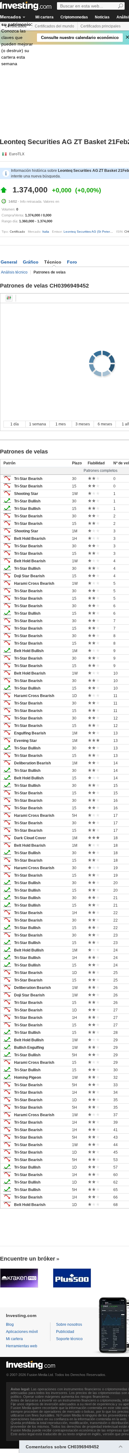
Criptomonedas (74, 17)
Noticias (102, 17)
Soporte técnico (69, 1339)
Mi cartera (44, 17)
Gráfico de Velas (9, 298)
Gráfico (31, 261)
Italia (45, 231)
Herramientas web (21, 1346)
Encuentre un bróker (27, 1259)
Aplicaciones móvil (22, 1331)
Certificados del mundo (54, 26)
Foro (72, 261)
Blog (10, 1324)
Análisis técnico (14, 272)
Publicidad (65, 1331)
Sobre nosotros (69, 1324)
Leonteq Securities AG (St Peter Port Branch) (96, 231)
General (9, 261)
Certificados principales (100, 26)
